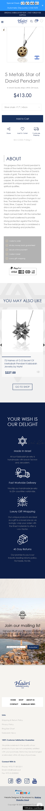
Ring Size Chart (8, 729)
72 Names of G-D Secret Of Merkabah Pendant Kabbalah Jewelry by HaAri (20, 363)
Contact (14, 704)
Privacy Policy (8, 724)
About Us (30, 700)
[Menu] (2, 21)
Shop (21, 700)
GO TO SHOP (22, 386)
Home (13, 700)
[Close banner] (42, 5)
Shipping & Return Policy (12, 720)
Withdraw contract (33, 808)
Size (20, 102)
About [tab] (13, 158)
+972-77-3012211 (15, 767)
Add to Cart (22, 118)
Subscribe (33, 647)
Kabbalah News (28, 704)
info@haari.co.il (14, 770)
